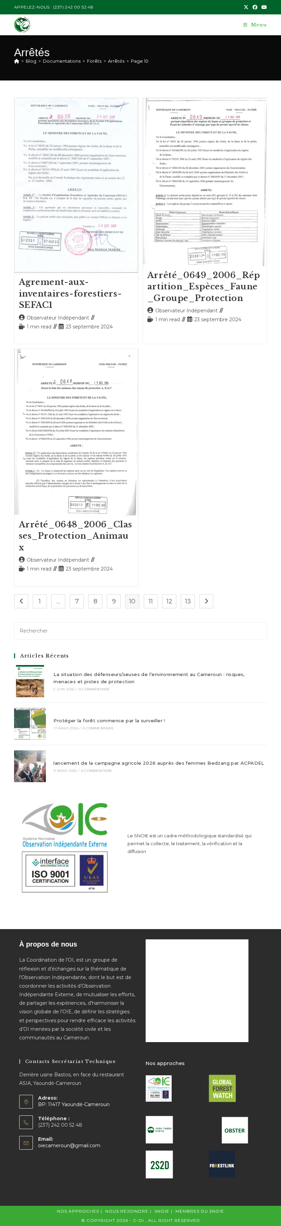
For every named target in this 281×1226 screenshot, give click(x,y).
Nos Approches (78, 1211)
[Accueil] (16, 61)
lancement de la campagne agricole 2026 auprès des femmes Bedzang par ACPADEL (158, 763)
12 (169, 601)
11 (151, 601)
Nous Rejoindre (126, 1211)
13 (188, 601)
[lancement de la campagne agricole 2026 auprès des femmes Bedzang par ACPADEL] (30, 766)
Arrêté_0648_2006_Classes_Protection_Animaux (76, 536)
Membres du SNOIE (199, 1211)
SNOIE (162, 1211)
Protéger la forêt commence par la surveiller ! (109, 720)
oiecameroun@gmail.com (69, 1145)
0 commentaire (94, 689)
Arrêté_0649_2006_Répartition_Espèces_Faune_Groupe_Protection (203, 286)
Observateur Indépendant (58, 318)
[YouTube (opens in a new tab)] (263, 7)
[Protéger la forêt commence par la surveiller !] (30, 724)
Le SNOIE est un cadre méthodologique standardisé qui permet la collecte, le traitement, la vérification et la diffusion (189, 843)
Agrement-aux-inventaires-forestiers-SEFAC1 (70, 293)
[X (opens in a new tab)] (246, 7)
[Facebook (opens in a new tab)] (255, 7)
